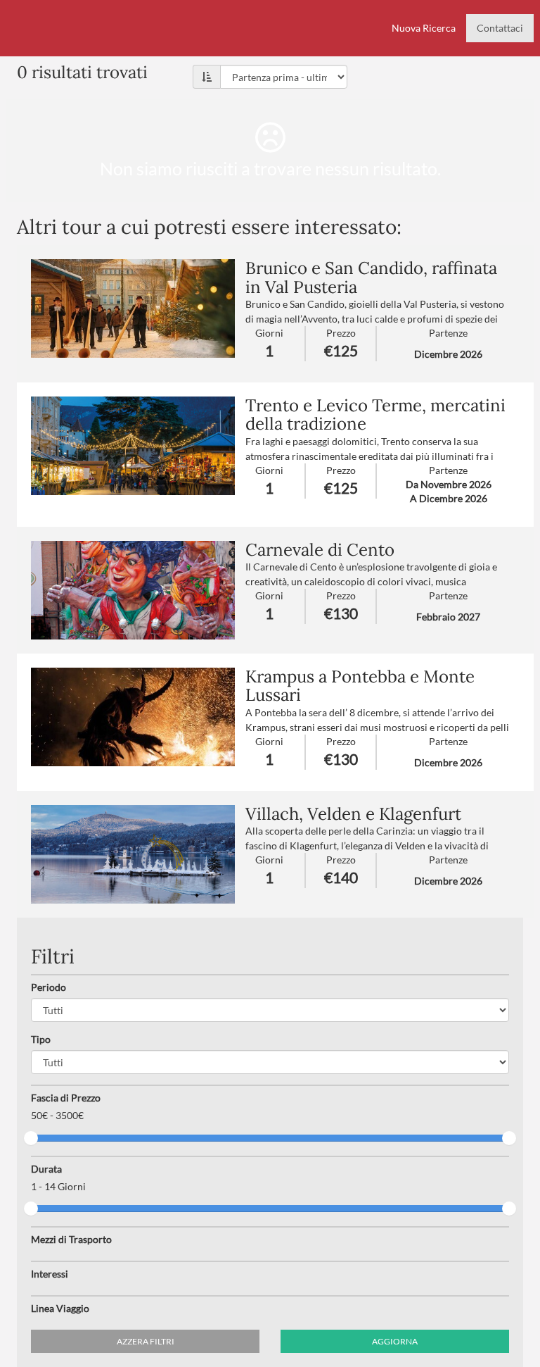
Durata (46, 1169)
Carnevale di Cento (319, 550)
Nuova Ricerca (424, 28)
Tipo (41, 1039)
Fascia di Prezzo (66, 1098)
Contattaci (500, 28)
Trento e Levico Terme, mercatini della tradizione (375, 414)
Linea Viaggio (60, 1308)
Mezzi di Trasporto (71, 1239)
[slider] (31, 1138)
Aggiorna (395, 1341)
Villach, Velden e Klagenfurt (353, 814)
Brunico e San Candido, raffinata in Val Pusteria (371, 277)
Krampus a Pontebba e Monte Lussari (360, 686)
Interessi (49, 1274)
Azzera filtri (145, 1341)
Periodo (48, 987)
